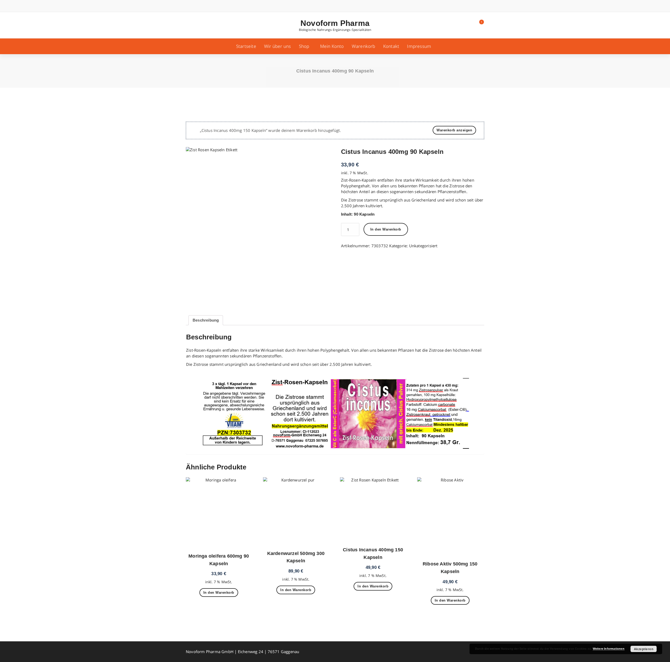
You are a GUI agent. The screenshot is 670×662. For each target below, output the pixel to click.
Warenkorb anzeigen (454, 130)
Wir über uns (277, 46)
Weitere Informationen (608, 648)
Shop (304, 46)
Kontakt (391, 46)
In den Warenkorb (385, 229)
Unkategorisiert (423, 245)
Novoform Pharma (335, 23)
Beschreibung (206, 320)
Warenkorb (363, 46)
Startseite (246, 46)
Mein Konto (332, 46)
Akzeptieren (644, 649)
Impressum (419, 46)
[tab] (205, 320)
